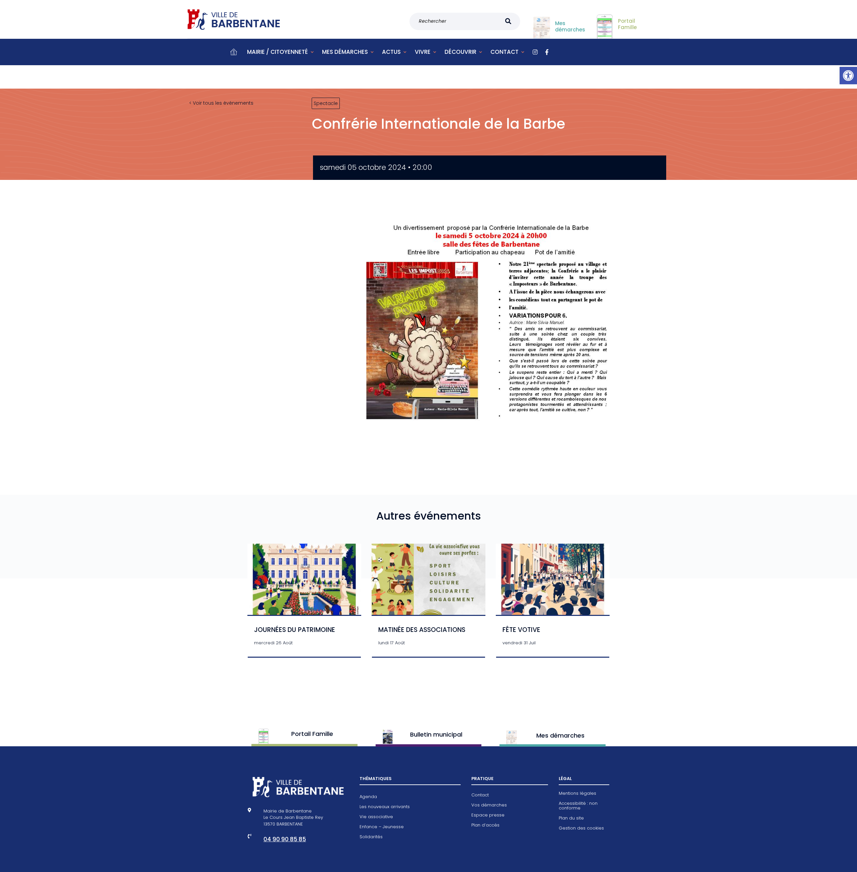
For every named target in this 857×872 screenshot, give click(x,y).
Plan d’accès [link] (485, 825)
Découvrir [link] (460, 52)
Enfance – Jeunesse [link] (382, 827)
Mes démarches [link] (345, 52)
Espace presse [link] (487, 815)
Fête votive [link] (521, 629)
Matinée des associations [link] (421, 629)
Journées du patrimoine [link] (294, 629)
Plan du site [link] (571, 818)
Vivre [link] (423, 52)
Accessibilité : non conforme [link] (578, 806)
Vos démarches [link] (489, 805)
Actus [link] (391, 52)
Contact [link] (504, 52)
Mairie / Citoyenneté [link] (277, 52)
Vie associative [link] (376, 817)
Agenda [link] (368, 797)
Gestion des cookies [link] (581, 828)
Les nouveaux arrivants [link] (385, 807)
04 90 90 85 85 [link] (284, 839)
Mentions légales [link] (577, 793)
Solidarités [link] (371, 837)
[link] (848, 75)
